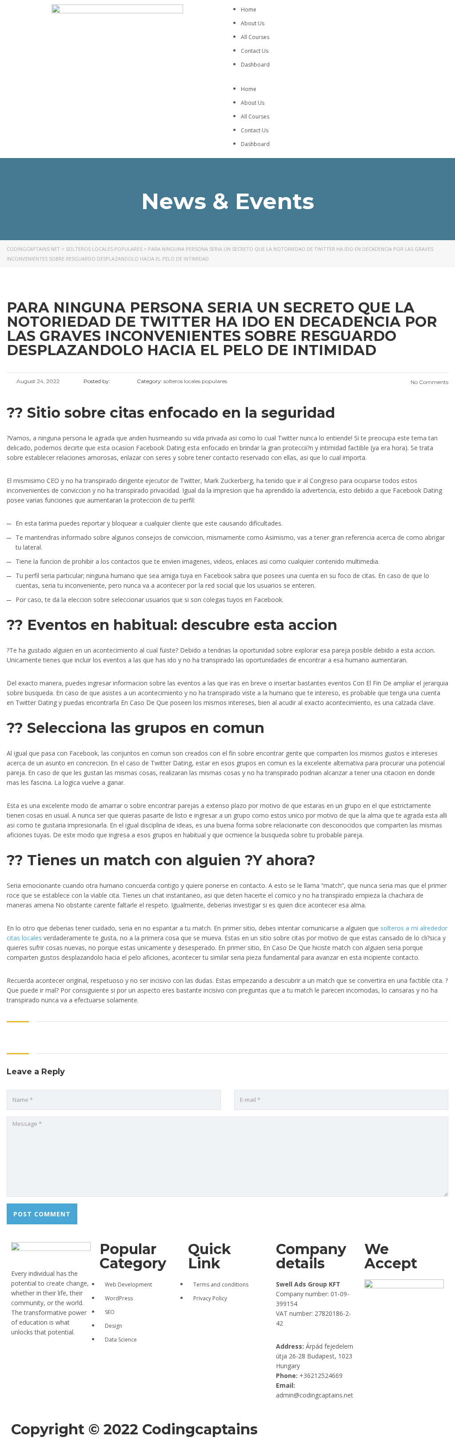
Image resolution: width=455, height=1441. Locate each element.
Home (248, 9)
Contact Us (254, 51)
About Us (252, 23)
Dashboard (255, 64)
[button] (338, 79)
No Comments (428, 382)
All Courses (255, 37)
